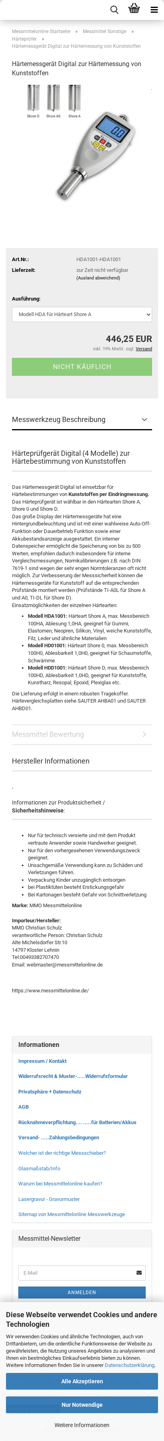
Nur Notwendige (82, 1405)
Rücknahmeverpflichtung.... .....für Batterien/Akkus (77, 1122)
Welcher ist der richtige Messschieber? (62, 1153)
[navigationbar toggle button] (154, 10)
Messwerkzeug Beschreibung (58, 419)
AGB (23, 1107)
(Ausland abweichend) (98, 278)
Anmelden (82, 1292)
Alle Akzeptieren (82, 1381)
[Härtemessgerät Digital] (82, 144)
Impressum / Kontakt (42, 1061)
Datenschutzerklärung (129, 1365)
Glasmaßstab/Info (39, 1169)
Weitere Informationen (82, 1425)
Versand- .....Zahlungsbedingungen (58, 1137)
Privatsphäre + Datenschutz (50, 1092)
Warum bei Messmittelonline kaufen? (60, 1184)
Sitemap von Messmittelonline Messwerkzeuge (71, 1214)
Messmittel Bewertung (48, 734)
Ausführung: (26, 299)
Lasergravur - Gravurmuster (49, 1199)
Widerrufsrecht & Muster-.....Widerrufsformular (73, 1076)
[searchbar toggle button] (114, 10)
